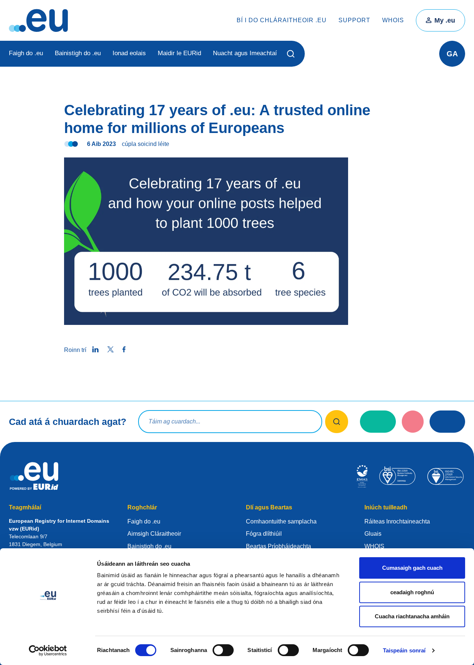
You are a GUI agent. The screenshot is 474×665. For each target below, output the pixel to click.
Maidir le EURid (179, 53)
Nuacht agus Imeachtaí (245, 53)
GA (452, 54)
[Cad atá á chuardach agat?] (336, 421)
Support (354, 20)
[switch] (223, 650)
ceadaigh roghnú (412, 592)
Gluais (372, 534)
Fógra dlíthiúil (264, 534)
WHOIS (393, 20)
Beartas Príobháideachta (278, 546)
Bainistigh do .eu (78, 53)
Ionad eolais (129, 53)
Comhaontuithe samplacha (281, 521)
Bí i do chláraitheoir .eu (282, 20)
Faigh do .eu (26, 53)
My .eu (444, 20)
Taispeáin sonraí (404, 650)
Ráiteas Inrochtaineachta (397, 521)
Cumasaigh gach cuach (412, 568)
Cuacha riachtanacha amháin (412, 616)
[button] (291, 54)
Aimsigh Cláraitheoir (154, 534)
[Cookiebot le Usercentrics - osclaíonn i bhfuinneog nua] (48, 650)
